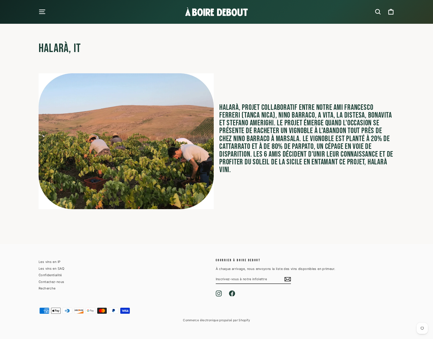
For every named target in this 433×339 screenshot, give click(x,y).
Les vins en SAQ (52, 268)
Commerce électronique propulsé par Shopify (216, 320)
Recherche (47, 288)
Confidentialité (50, 275)
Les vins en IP (49, 262)
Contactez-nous (51, 282)
